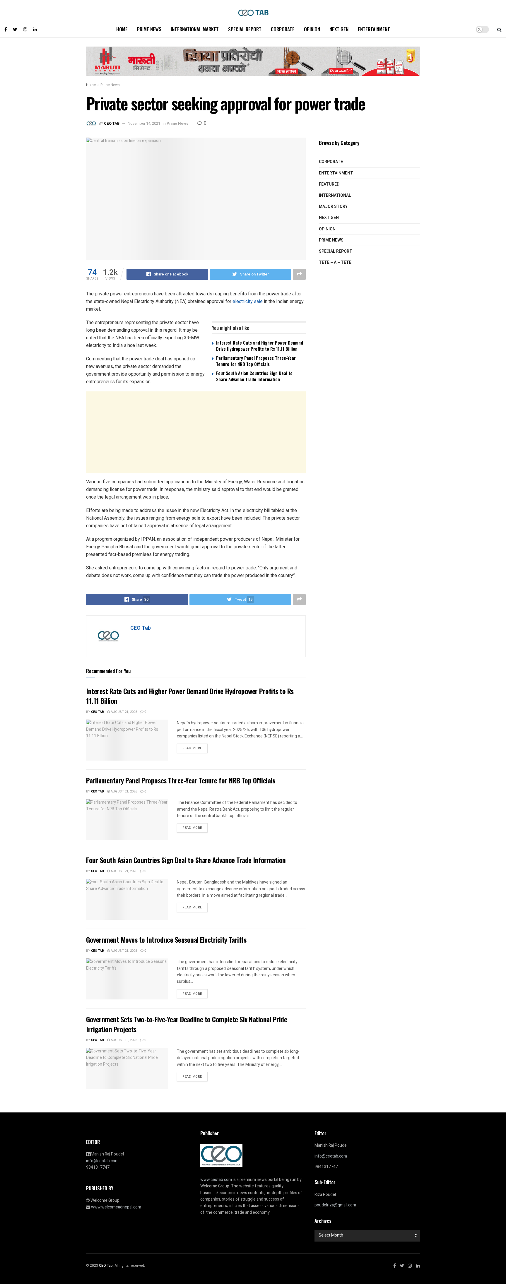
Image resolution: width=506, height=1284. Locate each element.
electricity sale (248, 301)
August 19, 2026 (123, 1040)
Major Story (333, 206)
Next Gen (338, 29)
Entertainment (374, 29)
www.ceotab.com (216, 1180)
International (335, 195)
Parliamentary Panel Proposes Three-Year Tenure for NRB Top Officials (256, 361)
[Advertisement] (196, 432)
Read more (192, 748)
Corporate (283, 29)
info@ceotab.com (102, 1161)
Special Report (244, 29)
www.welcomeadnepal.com (116, 1207)
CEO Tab (111, 123)
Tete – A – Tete (335, 262)
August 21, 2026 (123, 711)
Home (122, 29)
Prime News (149, 29)
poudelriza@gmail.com (335, 1205)
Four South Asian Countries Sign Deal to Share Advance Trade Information (254, 376)
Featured (329, 184)
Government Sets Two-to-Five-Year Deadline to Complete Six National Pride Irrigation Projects (186, 1024)
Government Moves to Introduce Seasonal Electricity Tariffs (166, 939)
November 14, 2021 (144, 123)
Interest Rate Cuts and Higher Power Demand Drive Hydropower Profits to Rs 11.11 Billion (259, 345)
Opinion (312, 29)
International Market (195, 29)
